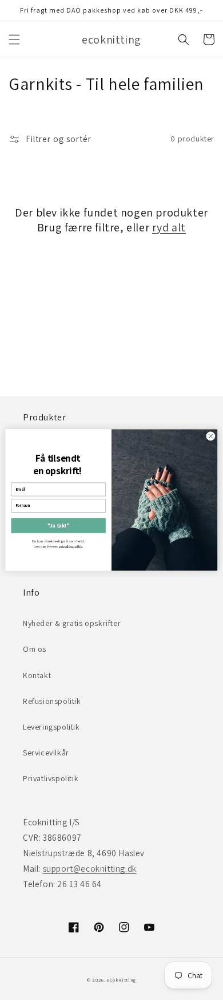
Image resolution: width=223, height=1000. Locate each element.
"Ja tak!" (58, 525)
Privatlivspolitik (50, 778)
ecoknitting (121, 980)
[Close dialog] (211, 436)
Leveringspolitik (51, 727)
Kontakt (37, 675)
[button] (14, 39)
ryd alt (169, 227)
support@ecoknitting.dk (90, 868)
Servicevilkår (46, 752)
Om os (34, 649)
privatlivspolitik (70, 546)
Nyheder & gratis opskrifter (72, 623)
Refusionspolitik (52, 701)
